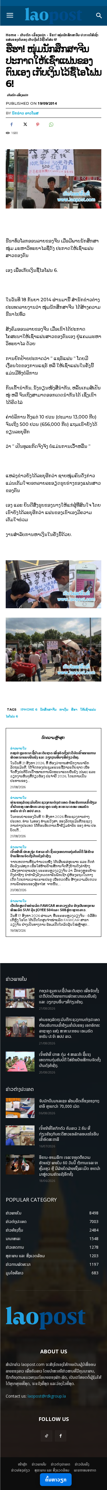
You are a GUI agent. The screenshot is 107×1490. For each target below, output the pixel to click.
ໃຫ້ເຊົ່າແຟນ (88, 709)
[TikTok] (46, 1436)
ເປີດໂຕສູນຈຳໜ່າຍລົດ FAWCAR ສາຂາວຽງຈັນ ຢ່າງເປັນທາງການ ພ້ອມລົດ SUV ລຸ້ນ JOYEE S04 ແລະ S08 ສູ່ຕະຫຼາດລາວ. (52, 907)
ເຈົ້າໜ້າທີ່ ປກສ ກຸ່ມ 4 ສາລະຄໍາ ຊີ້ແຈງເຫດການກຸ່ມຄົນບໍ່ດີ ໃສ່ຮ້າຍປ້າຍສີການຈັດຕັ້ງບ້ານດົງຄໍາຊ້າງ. (52, 853)
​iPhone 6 (29, 709)
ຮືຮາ (74, 709)
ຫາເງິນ (63, 709)
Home (11, 35)
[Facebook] (11, 124)
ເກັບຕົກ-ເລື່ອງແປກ (33, 35)
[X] (24, 124)
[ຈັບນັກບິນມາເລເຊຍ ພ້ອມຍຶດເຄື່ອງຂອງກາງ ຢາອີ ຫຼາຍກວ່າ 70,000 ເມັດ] (20, 1108)
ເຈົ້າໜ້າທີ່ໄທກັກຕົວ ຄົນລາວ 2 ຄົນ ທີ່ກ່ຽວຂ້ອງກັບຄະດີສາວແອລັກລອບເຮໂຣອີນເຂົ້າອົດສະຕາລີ (69, 1133)
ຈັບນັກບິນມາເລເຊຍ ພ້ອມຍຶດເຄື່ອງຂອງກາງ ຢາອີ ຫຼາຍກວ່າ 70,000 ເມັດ (69, 1103)
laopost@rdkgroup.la (47, 1396)
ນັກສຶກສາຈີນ (48, 709)
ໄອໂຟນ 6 (12, 716)
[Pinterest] (37, 124)
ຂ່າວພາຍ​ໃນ (18, 748)
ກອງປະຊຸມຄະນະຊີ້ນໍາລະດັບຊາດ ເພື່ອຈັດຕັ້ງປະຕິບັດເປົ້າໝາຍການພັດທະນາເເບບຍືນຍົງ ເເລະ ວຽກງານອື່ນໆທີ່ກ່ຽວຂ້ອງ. (53, 755)
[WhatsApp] (50, 124)
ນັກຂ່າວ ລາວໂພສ (25, 113)
